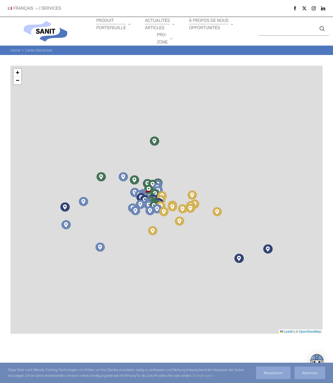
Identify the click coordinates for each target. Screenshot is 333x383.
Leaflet (288, 331)
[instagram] (314, 8)
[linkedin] (323, 8)
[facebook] (295, 8)
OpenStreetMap (310, 331)
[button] (83, 201)
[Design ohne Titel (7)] (46, 20)
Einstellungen (203, 375)
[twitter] (304, 8)
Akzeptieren (273, 373)
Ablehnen (310, 373)
